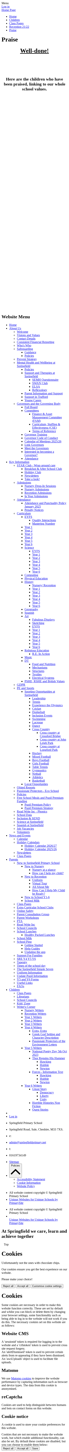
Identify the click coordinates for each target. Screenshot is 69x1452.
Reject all (8, 1286)
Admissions (24, 482)
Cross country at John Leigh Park (53, 741)
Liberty (44, 1096)
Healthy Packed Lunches (40, 934)
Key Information (19, 462)
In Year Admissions (36, 496)
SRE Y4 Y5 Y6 (26, 958)
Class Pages (16, 23)
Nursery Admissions (37, 489)
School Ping (24, 941)
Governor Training (36, 434)
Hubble (44, 1065)
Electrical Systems (43, 677)
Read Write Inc (26, 924)
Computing (31, 575)
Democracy (47, 1092)
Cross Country (41, 729)
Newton (45, 1068)
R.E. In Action (41, 653)
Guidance (30, 352)
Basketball (38, 780)
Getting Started (34, 945)
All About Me (40, 886)
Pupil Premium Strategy (39, 808)
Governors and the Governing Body (39, 403)
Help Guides (32, 948)
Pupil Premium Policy (38, 804)
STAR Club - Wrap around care (36, 465)
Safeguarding (25, 348)
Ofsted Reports (26, 787)
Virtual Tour (39, 883)
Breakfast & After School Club (43, 468)
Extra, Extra (39, 1030)
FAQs (20, 986)
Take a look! (32, 479)
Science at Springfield (30, 821)
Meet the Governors (37, 448)
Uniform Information (29, 972)
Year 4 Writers (33, 1027)
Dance (36, 725)
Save (35, 1448)
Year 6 (28, 544)
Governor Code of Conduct (41, 438)
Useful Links (25, 982)
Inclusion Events (42, 715)
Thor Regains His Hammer (48, 1058)
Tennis (36, 701)
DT (27, 660)
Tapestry (22, 962)
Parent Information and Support (44, 393)
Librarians (23, 996)
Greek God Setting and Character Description (46, 1036)
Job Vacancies (25, 828)
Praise (12, 30)
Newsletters (32, 475)
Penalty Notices (34, 510)
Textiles (37, 674)
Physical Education (36, 578)
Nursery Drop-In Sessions (40, 486)
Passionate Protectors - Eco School (38, 791)
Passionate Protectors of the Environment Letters (48, 1042)
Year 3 (28, 534)
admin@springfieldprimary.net (27, 1142)
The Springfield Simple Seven (35, 969)
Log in (6, 6)
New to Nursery (34, 866)
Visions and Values (28, 335)
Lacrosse (37, 722)
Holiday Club (33, 472)
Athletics (37, 777)
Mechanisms (39, 667)
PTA (20, 921)
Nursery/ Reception (44, 585)
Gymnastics (39, 770)
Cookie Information (29, 1182)
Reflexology (39, 390)
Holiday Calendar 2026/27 (41, 845)
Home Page (9, 10)
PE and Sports (25, 688)
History (29, 582)
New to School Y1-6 (37, 897)
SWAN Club (40, 383)
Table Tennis (40, 767)
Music (28, 657)
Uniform (37, 880)
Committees (32, 410)
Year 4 (28, 537)
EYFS (28, 516)
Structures (38, 671)
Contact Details (26, 338)
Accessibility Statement (31, 1179)
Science (29, 547)
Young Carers (33, 400)
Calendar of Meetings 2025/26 (43, 441)
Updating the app (35, 952)
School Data (24, 815)
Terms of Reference (44, 431)
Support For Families (29, 955)
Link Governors (34, 444)
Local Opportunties (36, 784)
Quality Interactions (44, 520)
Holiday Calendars (28, 842)
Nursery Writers (34, 1010)
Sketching (38, 623)
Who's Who (24, 345)
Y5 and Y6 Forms (28, 979)
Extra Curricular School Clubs (35, 907)
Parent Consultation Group (33, 914)
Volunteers (23, 832)
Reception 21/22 (19, 26)
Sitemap (14, 1161)
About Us (15, 328)
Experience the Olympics (47, 705)
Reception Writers (35, 1013)
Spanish (29, 612)
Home (13, 16)
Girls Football (40, 763)
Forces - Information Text (47, 1072)
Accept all (22, 1286)
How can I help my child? (48, 873)
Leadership (39, 698)
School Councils (27, 928)
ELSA (36, 386)
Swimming (38, 719)
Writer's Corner (26, 1006)
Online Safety (25, 910)
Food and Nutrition (43, 664)
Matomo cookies (21, 1378)
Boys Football (40, 760)
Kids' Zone (23, 1003)
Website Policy (26, 1186)
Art (27, 616)
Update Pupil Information (32, 976)
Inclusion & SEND (28, 818)
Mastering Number (43, 523)
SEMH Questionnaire (45, 379)
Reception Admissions (38, 492)
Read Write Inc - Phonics (32, 811)
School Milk (32, 900)
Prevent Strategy (27, 359)
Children (14, 20)
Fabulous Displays (43, 619)
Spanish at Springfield (30, 825)
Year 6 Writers (33, 1085)
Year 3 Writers (33, 1024)
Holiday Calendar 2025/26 (41, 849)
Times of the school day (31, 965)
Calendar (22, 839)
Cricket (36, 708)
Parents (13, 859)
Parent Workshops (28, 917)
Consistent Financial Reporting (35, 342)
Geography (31, 609)
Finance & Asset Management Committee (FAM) (47, 417)
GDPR (21, 684)
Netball (36, 773)
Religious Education (37, 650)
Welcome (22, 331)
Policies (29, 355)
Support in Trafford (36, 396)
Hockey (37, 753)
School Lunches (26, 931)
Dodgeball (38, 712)
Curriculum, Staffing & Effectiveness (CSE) (46, 426)
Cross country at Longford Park (50, 748)
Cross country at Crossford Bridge (50, 734)
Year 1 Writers (33, 1017)
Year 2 (28, 530)
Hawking (45, 1061)
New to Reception (36, 876)
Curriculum (24, 513)
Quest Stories (40, 1109)
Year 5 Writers (33, 1048)
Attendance (31, 458)
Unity (43, 1099)
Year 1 (28, 527)
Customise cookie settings (47, 1286)
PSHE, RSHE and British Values (45, 681)
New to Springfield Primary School (38, 862)
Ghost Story (39, 1089)
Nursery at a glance (44, 869)
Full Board (31, 407)
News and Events (19, 835)
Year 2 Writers (33, 1020)
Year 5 (28, 540)
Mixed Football (41, 756)
